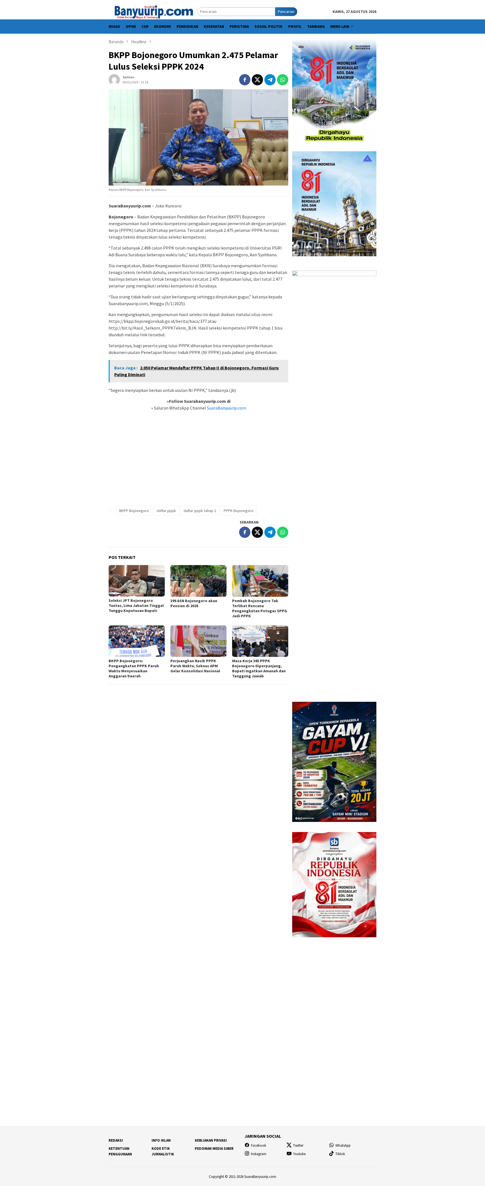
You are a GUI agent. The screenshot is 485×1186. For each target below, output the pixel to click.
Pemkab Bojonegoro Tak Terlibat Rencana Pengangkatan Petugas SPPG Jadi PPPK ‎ (259, 608)
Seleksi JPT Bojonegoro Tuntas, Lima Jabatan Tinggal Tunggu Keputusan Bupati (136, 605)
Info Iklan (161, 1140)
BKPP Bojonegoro (134, 510)
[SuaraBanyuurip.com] (153, 11)
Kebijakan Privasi (211, 1140)
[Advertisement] (198, 461)
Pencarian (286, 11)
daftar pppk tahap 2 (200, 510)
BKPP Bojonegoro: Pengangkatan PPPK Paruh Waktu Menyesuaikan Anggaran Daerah (134, 668)
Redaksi (116, 1140)
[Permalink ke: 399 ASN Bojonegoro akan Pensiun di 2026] (198, 581)
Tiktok (340, 1153)
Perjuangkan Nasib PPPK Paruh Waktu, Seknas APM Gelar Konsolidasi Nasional (195, 665)
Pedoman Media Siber (214, 1148)
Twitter (298, 1145)
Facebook (258, 1145)
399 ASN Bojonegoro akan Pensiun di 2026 (193, 603)
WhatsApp (343, 1145)
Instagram (258, 1153)
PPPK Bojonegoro (238, 510)
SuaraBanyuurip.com (226, 408)
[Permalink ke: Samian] (114, 79)
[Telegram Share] (270, 79)
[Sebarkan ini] (244, 79)
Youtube (299, 1153)
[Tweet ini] (257, 79)
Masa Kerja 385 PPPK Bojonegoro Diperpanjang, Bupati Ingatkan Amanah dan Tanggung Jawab (259, 668)
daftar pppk (166, 510)
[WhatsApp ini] (282, 79)
